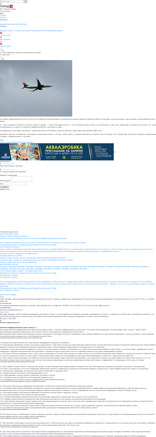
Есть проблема (21, 24)
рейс (22, 142)
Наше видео (11, 24)
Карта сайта (4, 312)
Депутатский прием (46, 31)
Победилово (15, 142)
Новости (3, 18)
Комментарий (5, 181)
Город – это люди (14, 31)
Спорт (23, 31)
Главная (3, 15)
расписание (28, 142)
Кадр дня (3, 24)
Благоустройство (32, 31)
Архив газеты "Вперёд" (8, 295)
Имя (1, 184)
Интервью (4, 31)
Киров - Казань (5, 142)
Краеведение (58, 31)
